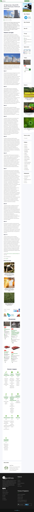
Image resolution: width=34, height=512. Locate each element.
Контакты (25, 182)
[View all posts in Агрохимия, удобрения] (6, 437)
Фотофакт (25, 165)
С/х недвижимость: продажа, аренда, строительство (13, 398)
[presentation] (30, 69)
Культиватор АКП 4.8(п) (6, 352)
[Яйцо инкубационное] (7, 323)
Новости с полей (26, 157)
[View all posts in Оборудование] (6, 416)
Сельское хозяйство (27, 162)
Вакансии (18, 417)
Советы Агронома (27, 163)
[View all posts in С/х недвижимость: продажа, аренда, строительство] (12, 394)
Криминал (25, 154)
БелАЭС (7, 258)
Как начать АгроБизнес (21, 483)
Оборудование (7, 417)
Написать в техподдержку (21, 494)
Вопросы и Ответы (20, 495)
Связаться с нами (20, 497)
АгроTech (25, 146)
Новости (25, 181)
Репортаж (25, 160)
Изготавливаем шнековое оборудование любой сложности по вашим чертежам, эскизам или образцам (15, 332)
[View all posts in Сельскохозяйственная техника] (18, 372)
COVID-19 (25, 144)
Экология (6, 20)
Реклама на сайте (20, 498)
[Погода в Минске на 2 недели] (28, 42)
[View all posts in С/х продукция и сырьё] (6, 394)
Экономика (26, 168)
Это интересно (10, 20)
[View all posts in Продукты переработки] (18, 394)
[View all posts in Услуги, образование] (6, 372)
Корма (12, 417)
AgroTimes (11, 465)
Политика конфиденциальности (22, 500)
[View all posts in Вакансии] (18, 416)
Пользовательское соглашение (22, 501)
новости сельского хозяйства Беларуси (12, 253)
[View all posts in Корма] (12, 416)
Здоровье (25, 147)
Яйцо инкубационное (7, 329)
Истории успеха (26, 149)
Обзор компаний (26, 159)
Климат (25, 153)
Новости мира (26, 156)
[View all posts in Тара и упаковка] (12, 372)
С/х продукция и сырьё (6, 397)
